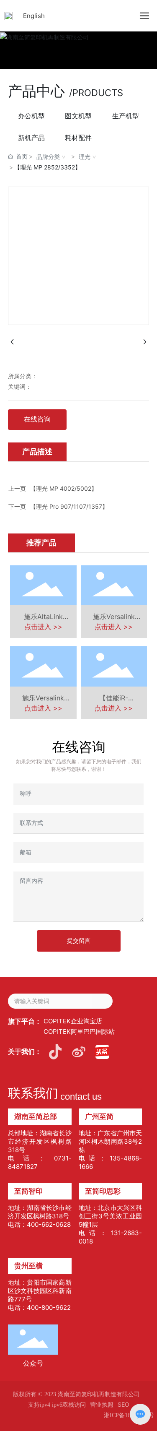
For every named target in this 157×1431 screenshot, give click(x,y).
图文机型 (78, 116)
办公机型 (31, 116)
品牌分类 (48, 156)
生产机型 (125, 116)
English (34, 16)
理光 (84, 156)
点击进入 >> (43, 626)
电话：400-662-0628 (39, 1224)
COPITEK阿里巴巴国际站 (79, 1032)
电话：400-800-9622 (39, 1307)
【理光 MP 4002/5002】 (63, 488)
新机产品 (31, 137)
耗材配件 (78, 137)
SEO (123, 1404)
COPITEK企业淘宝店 (73, 1021)
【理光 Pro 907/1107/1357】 (69, 506)
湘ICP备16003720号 (129, 1415)
